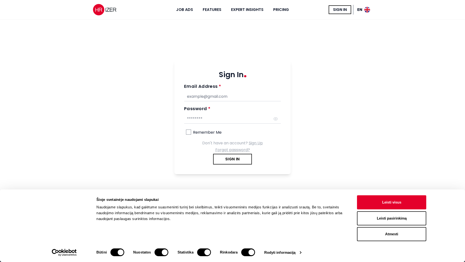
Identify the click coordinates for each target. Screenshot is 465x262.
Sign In (340, 9)
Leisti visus (391, 202)
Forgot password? (232, 150)
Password (197, 109)
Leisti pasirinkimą (392, 218)
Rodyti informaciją (280, 252)
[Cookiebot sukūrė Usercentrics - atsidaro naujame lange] (64, 252)
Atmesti (391, 234)
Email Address (202, 86)
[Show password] (275, 118)
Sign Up (256, 143)
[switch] (161, 252)
